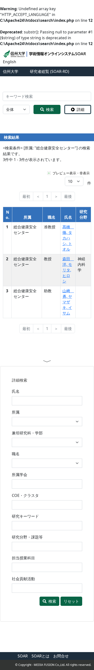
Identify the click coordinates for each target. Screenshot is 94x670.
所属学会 (19, 474)
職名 (16, 453)
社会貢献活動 (23, 578)
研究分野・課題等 (27, 537)
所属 (16, 412)
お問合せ (61, 656)
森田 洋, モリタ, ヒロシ (68, 270)
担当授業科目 (23, 558)
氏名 (16, 391)
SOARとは (40, 656)
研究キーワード (25, 516)
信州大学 (10, 71)
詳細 (80, 109)
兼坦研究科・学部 (27, 433)
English (9, 61)
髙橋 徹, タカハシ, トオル (68, 238)
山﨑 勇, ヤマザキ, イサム (68, 302)
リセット (71, 601)
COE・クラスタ (25, 495)
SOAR (23, 656)
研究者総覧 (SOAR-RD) (49, 71)
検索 (50, 109)
